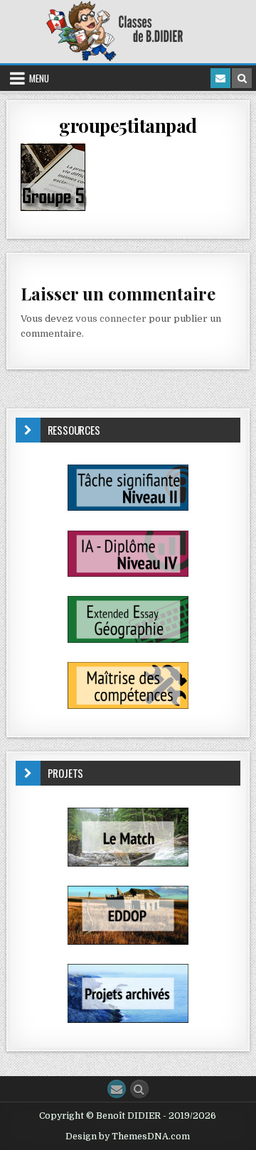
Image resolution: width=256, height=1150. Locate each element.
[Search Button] (139, 1089)
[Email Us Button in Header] (220, 78)
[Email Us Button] (116, 1089)
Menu (39, 78)
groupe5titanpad (128, 125)
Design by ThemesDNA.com (127, 1136)
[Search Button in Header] (242, 78)
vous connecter (110, 318)
